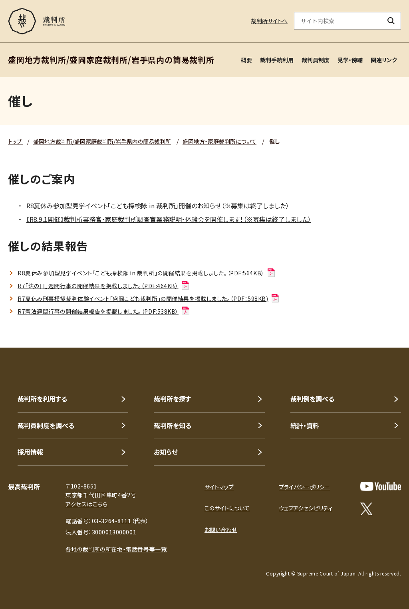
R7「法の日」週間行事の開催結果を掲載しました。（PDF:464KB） (98, 286)
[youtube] (380, 486)
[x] (366, 508)
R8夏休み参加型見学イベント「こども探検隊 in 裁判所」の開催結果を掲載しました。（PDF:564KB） (141, 273)
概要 (246, 60)
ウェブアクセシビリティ (305, 508)
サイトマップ (219, 487)
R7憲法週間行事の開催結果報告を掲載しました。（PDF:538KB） (98, 311)
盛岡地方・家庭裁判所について (219, 141)
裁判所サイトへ (269, 21)
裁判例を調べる (312, 398)
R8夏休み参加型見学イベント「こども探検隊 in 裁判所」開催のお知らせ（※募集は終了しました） (157, 205)
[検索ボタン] (391, 20)
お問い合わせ (220, 530)
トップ (15, 141)
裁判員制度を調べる (46, 425)
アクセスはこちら (86, 504)
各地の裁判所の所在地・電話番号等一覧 (116, 549)
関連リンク (384, 60)
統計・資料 (304, 425)
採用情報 (30, 452)
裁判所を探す (172, 398)
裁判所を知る (172, 425)
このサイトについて (227, 508)
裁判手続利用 (277, 60)
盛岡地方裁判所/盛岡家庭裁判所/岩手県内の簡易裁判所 (102, 141)
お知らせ (166, 452)
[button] (380, 319)
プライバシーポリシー (304, 487)
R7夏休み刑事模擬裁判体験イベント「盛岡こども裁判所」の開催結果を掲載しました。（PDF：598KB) (143, 299)
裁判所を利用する (42, 398)
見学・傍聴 (350, 60)
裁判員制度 (316, 60)
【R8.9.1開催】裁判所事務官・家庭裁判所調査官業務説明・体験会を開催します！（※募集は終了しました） (168, 219)
